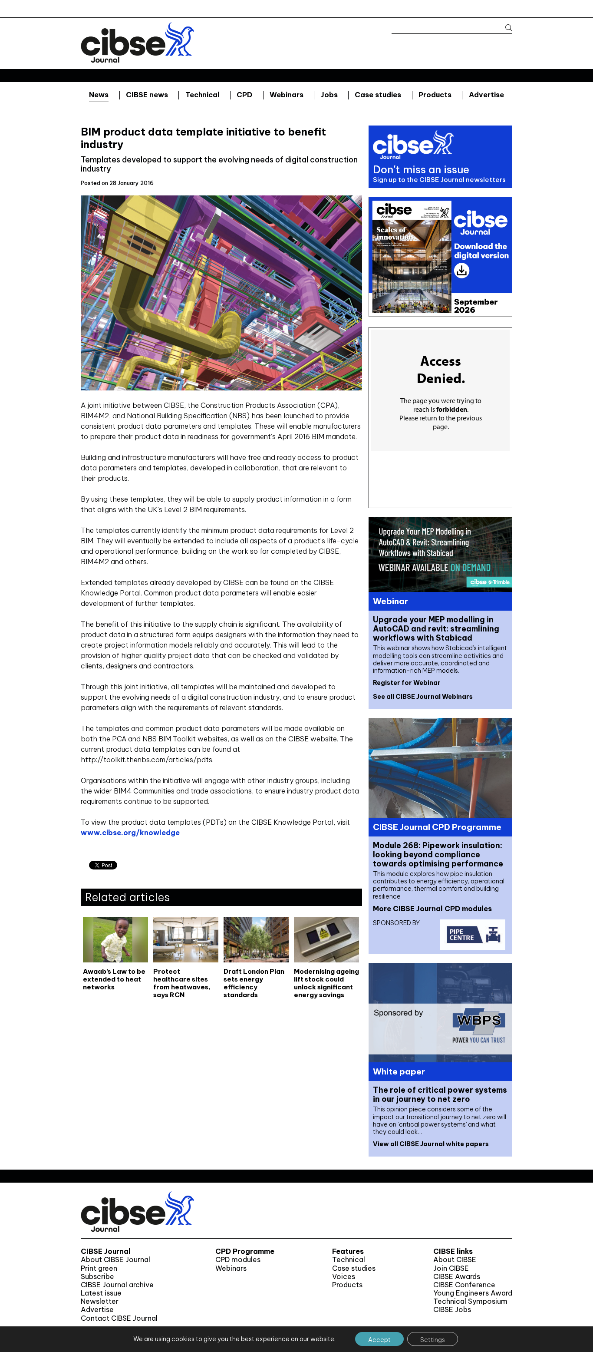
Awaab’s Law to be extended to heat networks (114, 979)
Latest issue (101, 1293)
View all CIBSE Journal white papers (431, 1144)
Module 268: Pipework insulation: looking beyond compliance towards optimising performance (438, 854)
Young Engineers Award (472, 1293)
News (99, 94)
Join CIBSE (451, 1268)
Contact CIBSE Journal (119, 1318)
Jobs (329, 94)
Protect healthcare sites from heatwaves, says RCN (182, 983)
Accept (379, 1340)
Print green (99, 1268)
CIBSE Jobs (452, 1310)
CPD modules (237, 1260)
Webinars (286, 94)
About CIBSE (454, 1260)
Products (434, 94)
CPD (244, 94)
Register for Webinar (407, 683)
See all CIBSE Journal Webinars (423, 697)
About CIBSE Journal (115, 1260)
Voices (343, 1277)
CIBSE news (147, 94)
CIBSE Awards (456, 1277)
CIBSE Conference (464, 1285)
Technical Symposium (470, 1301)
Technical (202, 94)
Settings (432, 1340)
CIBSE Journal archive (117, 1285)
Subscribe (97, 1277)
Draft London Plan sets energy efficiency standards (254, 983)
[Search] (504, 28)
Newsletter (100, 1301)
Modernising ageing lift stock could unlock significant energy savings (326, 983)
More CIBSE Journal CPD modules (432, 908)
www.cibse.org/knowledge (130, 832)
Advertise (486, 94)
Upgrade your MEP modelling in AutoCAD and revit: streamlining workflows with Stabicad (436, 629)
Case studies (378, 94)
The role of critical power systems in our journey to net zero (440, 1094)
